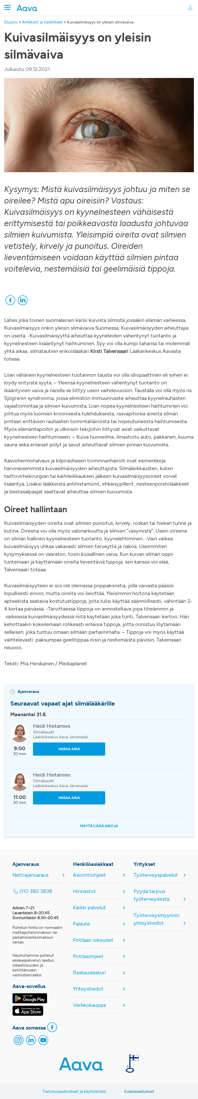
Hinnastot (84, 891)
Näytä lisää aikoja (99, 826)
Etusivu (11, 22)
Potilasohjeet (88, 956)
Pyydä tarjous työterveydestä (151, 895)
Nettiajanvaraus (30, 875)
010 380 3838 (36, 891)
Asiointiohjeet (89, 875)
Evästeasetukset (139, 1091)
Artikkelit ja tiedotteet (42, 22)
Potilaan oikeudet (93, 940)
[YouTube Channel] (43, 1041)
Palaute (81, 924)
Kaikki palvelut (89, 907)
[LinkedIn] (22, 301)
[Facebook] (10, 301)
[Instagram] (18, 1041)
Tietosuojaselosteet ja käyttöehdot (74, 1091)
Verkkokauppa (89, 1005)
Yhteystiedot (88, 989)
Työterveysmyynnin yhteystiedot (156, 919)
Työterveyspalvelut (156, 875)
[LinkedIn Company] (31, 1041)
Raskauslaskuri (89, 972)
